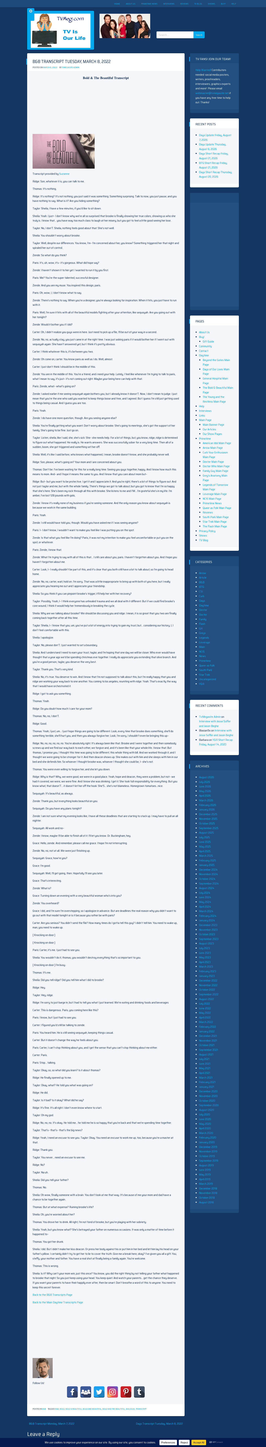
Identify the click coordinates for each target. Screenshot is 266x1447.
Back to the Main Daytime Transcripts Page (58, 1302)
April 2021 (204, 1073)
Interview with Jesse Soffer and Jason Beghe (215, 723)
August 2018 (206, 1202)
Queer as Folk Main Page (217, 508)
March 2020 (206, 1133)
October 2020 (207, 1100)
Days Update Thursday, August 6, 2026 (212, 146)
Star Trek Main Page (215, 521)
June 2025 (205, 842)
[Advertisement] (182, 16)
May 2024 (205, 902)
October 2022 (207, 989)
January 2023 (207, 976)
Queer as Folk (207, 665)
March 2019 (206, 1183)
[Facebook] (72, 1392)
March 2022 (206, 1022)
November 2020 (208, 1096)
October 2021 (207, 1045)
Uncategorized (207, 679)
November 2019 (208, 1151)
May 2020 (205, 1124)
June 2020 (205, 1119)
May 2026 (205, 791)
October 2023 (207, 934)
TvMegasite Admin (70, 67)
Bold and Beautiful (92, 1409)
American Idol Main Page (217, 443)
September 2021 (208, 1050)
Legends (204, 637)
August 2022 (206, 999)
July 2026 (204, 782)
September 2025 (208, 828)
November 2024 (208, 874)
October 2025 (207, 823)
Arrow (202, 573)
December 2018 (208, 1188)
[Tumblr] (139, 1392)
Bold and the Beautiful (113, 1409)
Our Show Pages (212, 434)
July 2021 (204, 1059)
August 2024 (206, 888)
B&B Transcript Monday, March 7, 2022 (51, 1423)
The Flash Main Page (215, 526)
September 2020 (209, 1105)
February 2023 (207, 971)
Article (202, 577)
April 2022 (205, 1017)
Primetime (205, 438)
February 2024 (207, 916)
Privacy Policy (207, 531)
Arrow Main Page (213, 448)
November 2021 (208, 1040)
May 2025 (205, 846)
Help (233, 3)
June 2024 (205, 897)
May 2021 (204, 1068)
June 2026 (205, 786)
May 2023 (205, 957)
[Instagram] (112, 1392)
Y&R (201, 684)
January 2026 (207, 809)
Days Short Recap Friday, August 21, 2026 (213, 155)
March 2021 (206, 1077)
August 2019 (206, 1165)
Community (205, 346)
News (202, 656)
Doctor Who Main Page (216, 466)
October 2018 (207, 1197)
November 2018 (208, 1193)
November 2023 (208, 929)
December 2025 (208, 814)
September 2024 (209, 883)
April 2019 (204, 1179)
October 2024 (207, 879)
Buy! (223, 3)
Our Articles (209, 429)
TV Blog (198, 3)
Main (202, 647)
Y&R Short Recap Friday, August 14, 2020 (216, 742)
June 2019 (205, 1170)
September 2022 (208, 994)
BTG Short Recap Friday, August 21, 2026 (213, 165)
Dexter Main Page (213, 461)
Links (202, 415)
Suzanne (64, 173)
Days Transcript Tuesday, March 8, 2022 (159, 1423)
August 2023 (206, 943)
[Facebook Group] (86, 1392)
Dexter (203, 610)
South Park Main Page (216, 517)
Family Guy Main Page (215, 471)
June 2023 (205, 953)
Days (202, 600)
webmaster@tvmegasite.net (212, 93)
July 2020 (204, 1114)
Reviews (184, 3)
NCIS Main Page (212, 498)
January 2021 (206, 1087)
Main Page (205, 420)
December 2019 (208, 1147)
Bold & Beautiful (74, 1409)
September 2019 (208, 1160)
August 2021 (206, 1054)
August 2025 (206, 832)
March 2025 (206, 855)
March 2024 (206, 911)
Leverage (204, 642)
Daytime (204, 355)
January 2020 (207, 1142)
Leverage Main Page (215, 494)
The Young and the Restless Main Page (214, 399)
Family (202, 619)
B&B (44, 1409)
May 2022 (205, 1013)
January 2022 (207, 1031)
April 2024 (205, 906)
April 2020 (205, 1128)
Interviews (168, 3)
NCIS (202, 651)
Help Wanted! (203, 70)
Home (117, 3)
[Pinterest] (126, 1392)
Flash (202, 624)
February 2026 (207, 805)
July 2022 (204, 1003)
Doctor (203, 614)
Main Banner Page (213, 424)
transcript (141, 1409)
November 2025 (208, 818)
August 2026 (206, 777)
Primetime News (149, 3)
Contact (203, 351)
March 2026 (206, 800)
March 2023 (206, 966)
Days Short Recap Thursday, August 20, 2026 (215, 174)
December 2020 (208, 1091)
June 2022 (205, 1008)
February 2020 (207, 1137)
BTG (201, 587)
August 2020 (206, 1110)
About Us (130, 3)
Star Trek (204, 674)
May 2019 (205, 1174)
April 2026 (205, 795)
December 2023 (208, 925)
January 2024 (207, 920)
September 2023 (208, 939)
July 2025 (204, 837)
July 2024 (204, 892)
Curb (201, 596)
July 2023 (204, 948)
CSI (201, 591)
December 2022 (208, 980)
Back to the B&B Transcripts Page (52, 1294)
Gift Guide (208, 341)
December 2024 (208, 869)
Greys (202, 633)
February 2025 (207, 860)
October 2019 (207, 1156)
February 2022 (207, 1026)
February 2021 (207, 1082)
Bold (62, 1409)
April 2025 (205, 851)
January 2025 (207, 865)
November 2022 (208, 985)
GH (200, 628)
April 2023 (205, 962)
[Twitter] (99, 1392)
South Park (205, 670)
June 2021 (204, 1063)
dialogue (130, 1409)
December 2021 (208, 1036)
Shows (211, 3)
